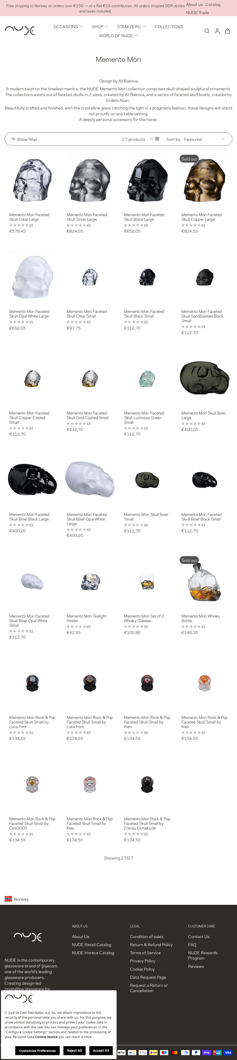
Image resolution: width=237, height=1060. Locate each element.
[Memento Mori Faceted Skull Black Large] (147, 179)
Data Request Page (148, 976)
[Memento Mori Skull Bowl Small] (147, 479)
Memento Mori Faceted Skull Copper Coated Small (29, 417)
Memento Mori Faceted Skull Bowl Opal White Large (87, 518)
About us (194, 4)
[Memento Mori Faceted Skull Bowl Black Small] (204, 479)
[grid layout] (157, 138)
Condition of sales (146, 936)
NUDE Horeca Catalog (93, 952)
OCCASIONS (65, 26)
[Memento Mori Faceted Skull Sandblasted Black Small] (204, 276)
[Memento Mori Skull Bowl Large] (204, 378)
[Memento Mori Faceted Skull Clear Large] (32, 179)
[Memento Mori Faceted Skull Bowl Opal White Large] (90, 479)
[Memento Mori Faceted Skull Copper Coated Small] (32, 378)
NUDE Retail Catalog (91, 944)
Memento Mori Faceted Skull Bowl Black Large (29, 516)
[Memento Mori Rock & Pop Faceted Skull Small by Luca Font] (32, 682)
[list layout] (151, 138)
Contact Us (198, 936)
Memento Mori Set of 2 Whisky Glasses (144, 618)
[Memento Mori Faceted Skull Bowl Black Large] (32, 479)
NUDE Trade (197, 12)
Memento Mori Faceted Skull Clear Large (29, 217)
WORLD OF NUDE (116, 35)
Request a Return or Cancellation (149, 987)
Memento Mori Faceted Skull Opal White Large (29, 313)
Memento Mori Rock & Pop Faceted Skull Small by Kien (147, 721)
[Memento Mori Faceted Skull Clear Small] (90, 276)
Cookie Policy (142, 968)
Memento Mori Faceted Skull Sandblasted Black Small (202, 315)
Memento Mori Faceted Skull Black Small (144, 313)
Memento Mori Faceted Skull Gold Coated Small (88, 415)
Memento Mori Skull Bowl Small (146, 516)
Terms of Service (145, 952)
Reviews (196, 966)
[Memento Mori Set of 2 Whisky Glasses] (147, 581)
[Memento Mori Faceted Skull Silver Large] (90, 179)
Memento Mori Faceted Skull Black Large (144, 217)
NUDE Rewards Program (203, 955)
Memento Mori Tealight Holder (86, 618)
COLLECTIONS (169, 26)
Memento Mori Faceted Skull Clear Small (87, 313)
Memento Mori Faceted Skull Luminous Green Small (144, 417)
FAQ (192, 944)
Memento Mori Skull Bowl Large (203, 415)
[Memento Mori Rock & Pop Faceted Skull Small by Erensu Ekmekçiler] (147, 784)
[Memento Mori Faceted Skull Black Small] (147, 276)
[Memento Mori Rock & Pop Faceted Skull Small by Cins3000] (32, 784)
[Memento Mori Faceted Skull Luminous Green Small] (147, 378)
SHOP (97, 26)
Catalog (213, 4)
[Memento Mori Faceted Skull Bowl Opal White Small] (32, 581)
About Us (80, 936)
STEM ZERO (129, 26)
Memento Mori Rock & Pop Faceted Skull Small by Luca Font (32, 721)
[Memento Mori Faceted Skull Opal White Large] (32, 276)
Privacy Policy (142, 960)
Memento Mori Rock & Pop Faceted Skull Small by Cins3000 (32, 823)
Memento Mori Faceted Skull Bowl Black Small (201, 516)
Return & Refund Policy (151, 944)
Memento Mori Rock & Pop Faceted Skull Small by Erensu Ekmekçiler (147, 823)
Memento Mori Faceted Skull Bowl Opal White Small (29, 620)
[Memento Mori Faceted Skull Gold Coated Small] (90, 378)
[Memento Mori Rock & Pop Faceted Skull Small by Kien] (147, 682)
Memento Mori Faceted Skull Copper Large (201, 217)
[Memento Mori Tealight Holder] (90, 581)
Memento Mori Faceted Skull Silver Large (87, 217)
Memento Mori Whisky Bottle (200, 618)
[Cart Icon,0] (227, 31)
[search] (207, 30)
